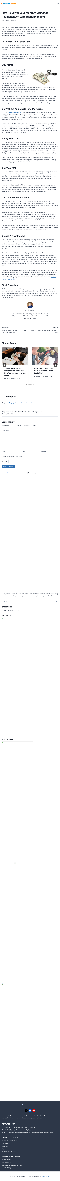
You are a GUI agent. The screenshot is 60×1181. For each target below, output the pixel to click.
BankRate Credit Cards (9, 1151)
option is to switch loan (15, 112)
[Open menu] (58, 3)
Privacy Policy (6, 1160)
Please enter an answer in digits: (12, 456)
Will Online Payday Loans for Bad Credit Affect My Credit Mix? (43, 370)
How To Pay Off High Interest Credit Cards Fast (44, 330)
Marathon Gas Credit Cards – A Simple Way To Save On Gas (14, 330)
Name (5, 451)
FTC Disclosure (6, 1162)
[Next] (55, 365)
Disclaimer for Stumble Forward (12, 1165)
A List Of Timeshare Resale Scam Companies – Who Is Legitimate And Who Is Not (27, 1132)
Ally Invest (5, 1149)
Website (43, 451)
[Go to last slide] (4, 365)
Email (24, 451)
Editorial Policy (6, 1168)
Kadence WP (46, 1176)
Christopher (6, 20)
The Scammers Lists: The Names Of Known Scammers (19, 1127)
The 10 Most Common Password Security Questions (18, 1130)
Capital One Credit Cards (10, 1141)
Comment (6, 430)
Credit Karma (6, 1143)
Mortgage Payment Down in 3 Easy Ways (21, 403)
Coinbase (5, 1146)
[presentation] (15, 356)
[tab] (26, 384)
